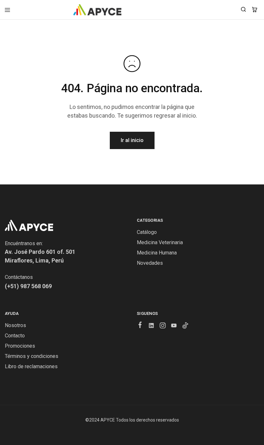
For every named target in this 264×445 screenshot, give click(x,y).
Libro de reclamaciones (31, 366)
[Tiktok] (185, 326)
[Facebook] (140, 326)
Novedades (150, 263)
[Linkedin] (151, 326)
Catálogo (147, 232)
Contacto (15, 336)
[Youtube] (174, 326)
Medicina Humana (157, 253)
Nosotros (15, 325)
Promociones (20, 346)
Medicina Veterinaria (160, 242)
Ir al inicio (132, 140)
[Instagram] (162, 326)
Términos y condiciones (31, 356)
